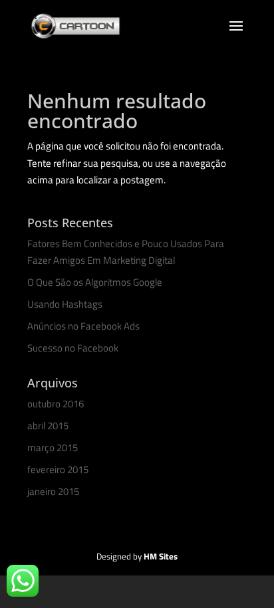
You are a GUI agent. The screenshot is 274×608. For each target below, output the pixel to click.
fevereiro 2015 (57, 469)
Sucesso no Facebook (72, 347)
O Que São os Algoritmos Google (94, 282)
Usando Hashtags (64, 304)
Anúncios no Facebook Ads (83, 326)
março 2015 (52, 447)
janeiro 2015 (53, 491)
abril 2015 (47, 425)
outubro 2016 (55, 403)
